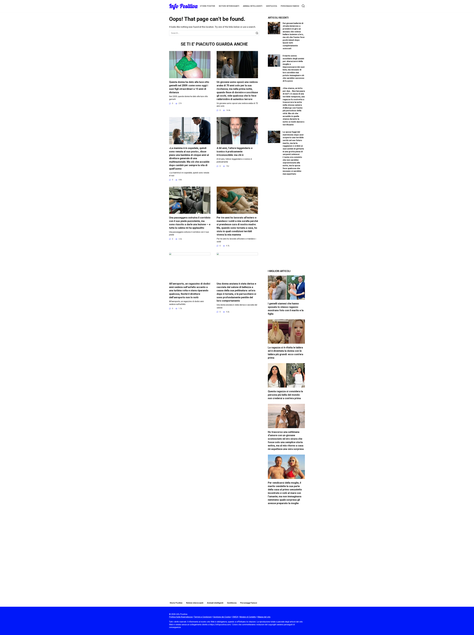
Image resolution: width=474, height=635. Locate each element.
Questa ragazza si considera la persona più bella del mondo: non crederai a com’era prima (285, 395)
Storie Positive (207, 6)
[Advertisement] (286, 224)
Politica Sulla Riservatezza (181, 617)
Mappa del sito (263, 617)
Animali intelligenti (252, 6)
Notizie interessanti (229, 6)
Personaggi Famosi (290, 6)
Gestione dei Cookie (222, 617)
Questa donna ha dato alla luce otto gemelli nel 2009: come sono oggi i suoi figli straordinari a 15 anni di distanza (189, 87)
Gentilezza (271, 6)
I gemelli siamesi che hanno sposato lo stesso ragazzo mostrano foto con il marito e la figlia (286, 308)
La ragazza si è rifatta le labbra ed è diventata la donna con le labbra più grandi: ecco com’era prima (285, 352)
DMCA (235, 617)
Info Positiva (183, 6)
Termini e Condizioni (203, 617)
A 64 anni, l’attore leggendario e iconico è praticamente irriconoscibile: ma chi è (234, 151)
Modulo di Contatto (247, 617)
